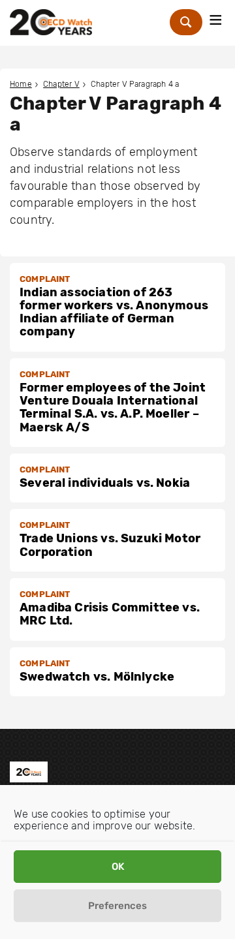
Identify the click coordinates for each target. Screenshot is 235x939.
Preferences (117, 906)
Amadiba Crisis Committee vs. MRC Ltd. (110, 614)
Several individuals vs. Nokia (105, 483)
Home (21, 84)
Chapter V (61, 84)
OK (118, 866)
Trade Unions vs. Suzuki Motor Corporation (110, 545)
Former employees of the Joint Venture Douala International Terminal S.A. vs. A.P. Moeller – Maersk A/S (113, 407)
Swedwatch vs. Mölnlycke (97, 677)
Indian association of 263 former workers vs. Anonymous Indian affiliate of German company (114, 312)
